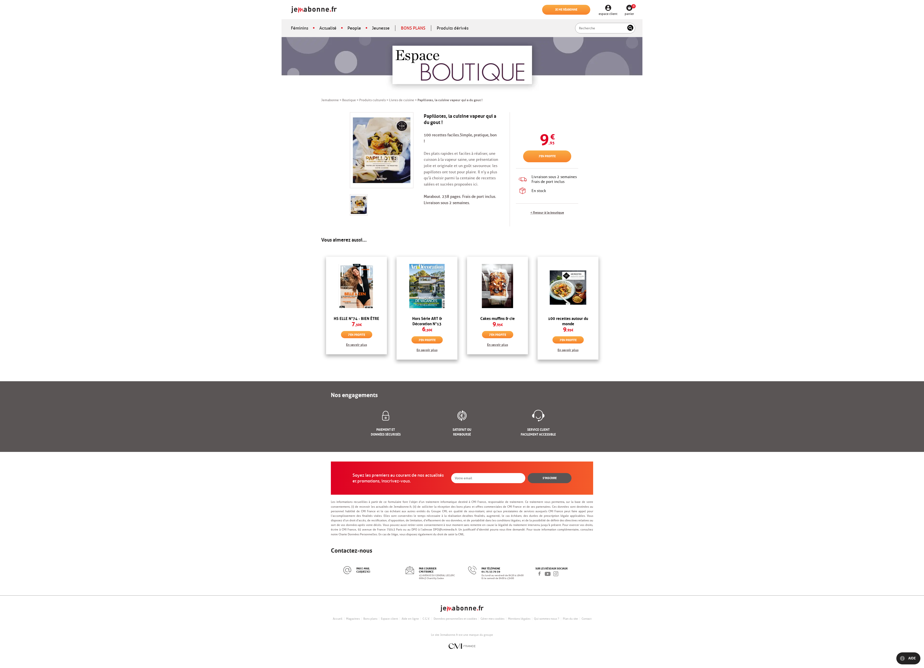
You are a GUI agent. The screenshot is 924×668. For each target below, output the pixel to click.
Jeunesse (381, 28)
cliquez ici (363, 571)
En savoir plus (356, 344)
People (354, 28)
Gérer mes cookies (492, 618)
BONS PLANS (413, 28)
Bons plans (370, 618)
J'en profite (547, 156)
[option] (356, 308)
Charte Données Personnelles (358, 534)
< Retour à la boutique (547, 212)
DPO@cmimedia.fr (445, 529)
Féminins (299, 28)
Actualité (327, 28)
